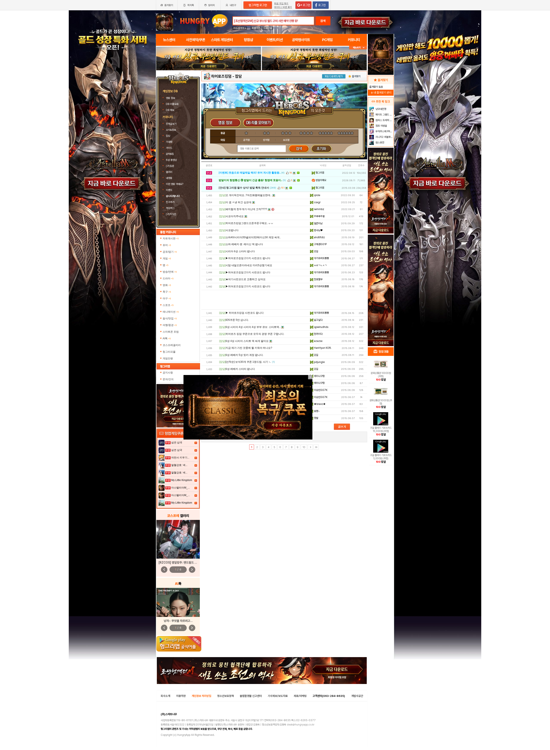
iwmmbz (318, 209)
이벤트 (169, 190)
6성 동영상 (171, 159)
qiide (316, 195)
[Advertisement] (284, 299)
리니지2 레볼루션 (384, 136)
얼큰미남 (317, 223)
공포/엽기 (170, 251)
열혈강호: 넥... (179, 465)
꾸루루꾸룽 (319, 216)
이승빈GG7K (320, 390)
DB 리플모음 (172, 104)
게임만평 (168, 358)
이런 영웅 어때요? (174, 184)
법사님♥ (317, 230)
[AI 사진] (178, 602)
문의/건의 (168, 379)
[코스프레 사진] (178, 539)
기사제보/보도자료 (278, 696)
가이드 (169, 147)
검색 (322, 21)
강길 (315, 251)
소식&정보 (171, 129)
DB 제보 (170, 110)
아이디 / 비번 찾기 (283, 7)
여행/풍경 (170, 325)
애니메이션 (171, 311)
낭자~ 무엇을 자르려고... (178, 620)
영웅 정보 (171, 98)
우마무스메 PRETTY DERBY (384, 131)
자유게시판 (171, 238)
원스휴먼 (379, 142)
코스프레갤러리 (172, 345)
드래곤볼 (267, 28)
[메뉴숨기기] (358, 47)
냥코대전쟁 (380, 109)
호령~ (316, 411)
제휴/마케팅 (300, 696)
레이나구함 (319, 376)
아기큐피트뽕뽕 (321, 258)
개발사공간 (357, 696)
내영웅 (169, 178)
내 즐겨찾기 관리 (380, 92)
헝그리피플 (169, 351)
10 (303, 447)
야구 (167, 298)
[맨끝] (316, 447)
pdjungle (319, 362)
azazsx (317, 341)
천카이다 (317, 333)
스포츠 (168, 305)
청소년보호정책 (225, 696)
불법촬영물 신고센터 (251, 696)
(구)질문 (170, 166)
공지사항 (168, 372)
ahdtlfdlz (319, 237)
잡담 (168, 135)
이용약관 (181, 696)
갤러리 (169, 172)
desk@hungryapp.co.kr (300, 724)
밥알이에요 (320, 180)
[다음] (310, 447)
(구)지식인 (171, 214)
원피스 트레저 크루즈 (384, 120)
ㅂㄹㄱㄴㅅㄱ (320, 265)
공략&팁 (170, 153)
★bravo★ (319, 404)
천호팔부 (317, 279)
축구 (167, 291)
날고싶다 (317, 319)
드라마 (168, 278)
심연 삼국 (176, 442)
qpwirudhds (320, 327)
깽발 (315, 418)
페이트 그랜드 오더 (384, 114)
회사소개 (165, 696)
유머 (167, 245)
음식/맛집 (170, 318)
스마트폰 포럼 (171, 331)
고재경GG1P (320, 244)
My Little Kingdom (181, 480)
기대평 (169, 141)
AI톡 (167, 338)
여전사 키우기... (180, 457)
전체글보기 (171, 123)
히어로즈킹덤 (221, 76)
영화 (167, 285)
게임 (167, 258)
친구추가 (170, 202)
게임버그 (170, 208)
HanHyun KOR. (322, 347)
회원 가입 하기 (281, 3)
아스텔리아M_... (180, 487)
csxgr (317, 202)
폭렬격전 (256, 28)
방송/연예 (170, 271)
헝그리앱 (319, 172)
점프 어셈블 (381, 125)
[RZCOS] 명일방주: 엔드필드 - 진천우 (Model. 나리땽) (192, 562)
